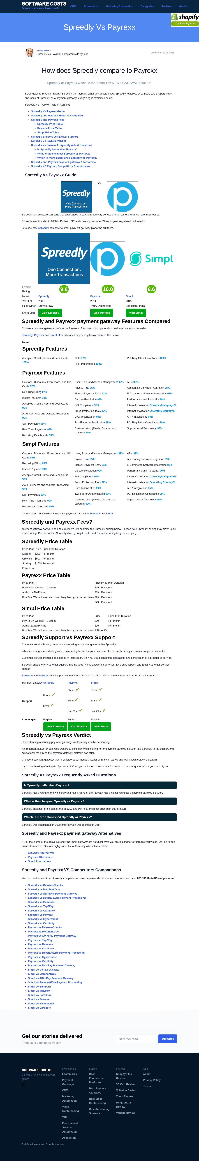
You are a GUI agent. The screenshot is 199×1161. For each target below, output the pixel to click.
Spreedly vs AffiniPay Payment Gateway (52, 893)
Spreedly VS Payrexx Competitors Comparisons (60, 166)
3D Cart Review (125, 1084)
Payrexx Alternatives (40, 857)
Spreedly (43, 228)
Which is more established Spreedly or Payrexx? (67, 157)
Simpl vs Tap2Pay (39, 990)
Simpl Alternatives (39, 861)
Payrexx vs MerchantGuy (43, 931)
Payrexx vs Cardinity (40, 961)
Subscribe (168, 1038)
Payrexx (39, 335)
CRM (73, 6)
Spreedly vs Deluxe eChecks (45, 885)
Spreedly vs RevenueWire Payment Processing (57, 897)
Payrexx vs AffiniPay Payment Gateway (52, 935)
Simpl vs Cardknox (39, 995)
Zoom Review (124, 1096)
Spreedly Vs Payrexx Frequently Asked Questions (61, 145)
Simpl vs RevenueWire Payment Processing (55, 982)
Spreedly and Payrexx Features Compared (57, 115)
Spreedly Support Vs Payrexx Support (54, 136)
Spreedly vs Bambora (41, 902)
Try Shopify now (185, 23)
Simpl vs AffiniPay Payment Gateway (51, 978)
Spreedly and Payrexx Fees (47, 119)
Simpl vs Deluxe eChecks (43, 969)
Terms (147, 1086)
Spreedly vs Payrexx (40, 914)
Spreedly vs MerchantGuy (44, 889)
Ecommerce (91, 6)
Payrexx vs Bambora (40, 944)
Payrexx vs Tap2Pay (40, 940)
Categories (147, 6)
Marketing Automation (119, 6)
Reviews (166, 6)
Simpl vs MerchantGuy (42, 973)
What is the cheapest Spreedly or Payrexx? (63, 153)
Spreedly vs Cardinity (41, 923)
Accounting (69, 1137)
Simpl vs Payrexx (38, 999)
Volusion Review (126, 1090)
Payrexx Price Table (49, 128)
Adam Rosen (44, 50)
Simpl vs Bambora (39, 986)
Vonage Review (125, 1112)
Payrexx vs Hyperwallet (42, 957)
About (146, 1074)
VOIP (65, 1117)
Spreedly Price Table (50, 124)
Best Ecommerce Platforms (96, 1078)
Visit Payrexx (102, 312)
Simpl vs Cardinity (39, 1007)
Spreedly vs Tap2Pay (40, 906)
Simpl (53, 335)
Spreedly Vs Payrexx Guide (48, 111)
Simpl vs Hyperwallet (41, 1003)
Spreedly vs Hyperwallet (43, 919)
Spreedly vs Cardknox (41, 910)
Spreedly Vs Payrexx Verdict (48, 140)
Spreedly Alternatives (41, 852)
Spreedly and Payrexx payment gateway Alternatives (63, 162)
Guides (183, 6)
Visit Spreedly (50, 312)
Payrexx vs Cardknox (41, 948)
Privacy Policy (152, 1080)
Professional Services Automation (70, 1127)
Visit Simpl (136, 312)
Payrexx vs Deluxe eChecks (45, 927)
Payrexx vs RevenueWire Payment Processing (56, 952)
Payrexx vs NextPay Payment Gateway (51, 965)
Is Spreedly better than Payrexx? (57, 149)
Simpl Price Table (48, 132)
